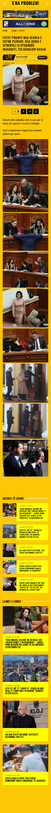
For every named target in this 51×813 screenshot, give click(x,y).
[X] (30, 111)
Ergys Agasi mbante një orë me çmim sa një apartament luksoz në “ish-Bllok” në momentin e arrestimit (31, 586)
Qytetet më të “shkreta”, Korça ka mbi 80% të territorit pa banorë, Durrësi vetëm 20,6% (30, 533)
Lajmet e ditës (17, 30)
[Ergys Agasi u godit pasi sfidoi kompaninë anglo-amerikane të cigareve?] (9, 567)
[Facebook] (23, 111)
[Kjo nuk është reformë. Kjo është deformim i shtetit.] (9, 550)
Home (5, 30)
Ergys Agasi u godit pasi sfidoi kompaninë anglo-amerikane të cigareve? (30, 568)
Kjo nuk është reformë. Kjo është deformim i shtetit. (31, 551)
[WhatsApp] (36, 111)
